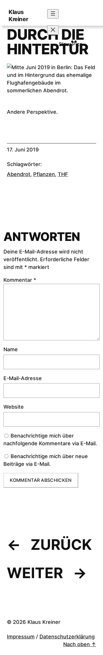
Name (10, 349)
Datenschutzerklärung (67, 637)
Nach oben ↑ (79, 644)
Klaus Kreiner (18, 16)
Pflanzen (44, 174)
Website (13, 407)
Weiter (35, 573)
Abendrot (18, 174)
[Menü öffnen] (53, 14)
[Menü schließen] (53, 30)
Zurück (61, 544)
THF (63, 174)
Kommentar (19, 280)
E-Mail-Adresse (22, 378)
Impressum (21, 637)
